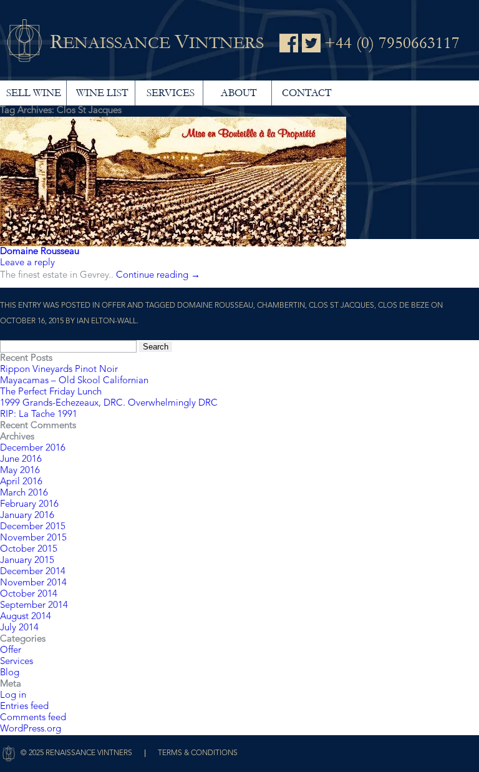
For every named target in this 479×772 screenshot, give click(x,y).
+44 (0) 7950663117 (392, 43)
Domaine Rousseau (39, 252)
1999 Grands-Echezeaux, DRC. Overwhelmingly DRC (109, 403)
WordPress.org (30, 729)
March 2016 (24, 493)
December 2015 (32, 527)
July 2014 (19, 628)
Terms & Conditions (198, 753)
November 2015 (33, 538)
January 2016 (27, 515)
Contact (306, 93)
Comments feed (33, 718)
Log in (13, 695)
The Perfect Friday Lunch (51, 392)
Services (171, 93)
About (238, 93)
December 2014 (32, 572)
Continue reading (158, 275)
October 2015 (28, 549)
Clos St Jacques (341, 306)
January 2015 (27, 560)
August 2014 (25, 617)
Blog (9, 673)
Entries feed (24, 706)
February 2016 (29, 504)
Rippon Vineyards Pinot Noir (59, 369)
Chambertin (281, 306)
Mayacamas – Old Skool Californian (74, 381)
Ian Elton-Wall (107, 321)
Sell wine (33, 93)
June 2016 (21, 459)
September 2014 (34, 605)
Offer (113, 306)
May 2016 (20, 471)
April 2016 (21, 482)
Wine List (102, 93)
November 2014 (33, 583)
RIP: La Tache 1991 (38, 414)
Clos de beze (403, 306)
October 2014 (28, 594)
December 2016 (32, 448)
